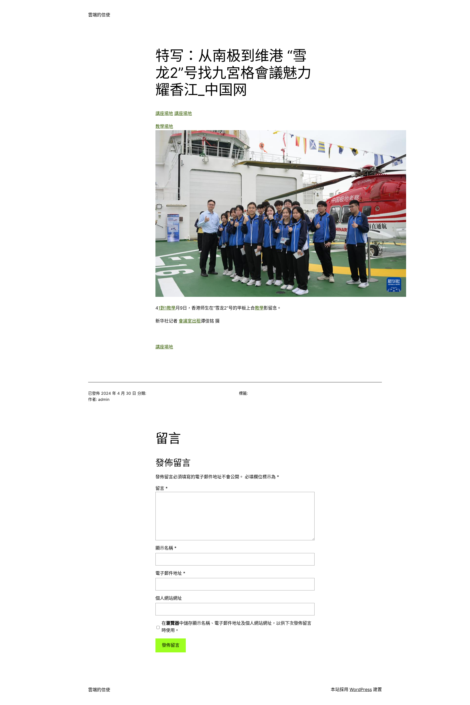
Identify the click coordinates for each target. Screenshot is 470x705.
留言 (161, 488)
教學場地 (164, 126)
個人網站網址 (168, 598)
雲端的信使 (99, 14)
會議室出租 (190, 321)
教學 (259, 308)
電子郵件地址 (170, 573)
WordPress (361, 689)
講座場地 (164, 113)
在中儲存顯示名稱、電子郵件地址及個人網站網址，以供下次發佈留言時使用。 (236, 627)
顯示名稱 (165, 548)
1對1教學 (167, 308)
